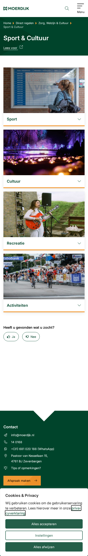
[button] (44, 119)
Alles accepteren (44, 524)
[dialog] (44, 522)
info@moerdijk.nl (22, 435)
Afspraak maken (18, 480)
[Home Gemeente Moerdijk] (16, 8)
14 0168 (16, 442)
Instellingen (44, 535)
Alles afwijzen (44, 547)
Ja (13, 336)
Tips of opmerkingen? (26, 468)
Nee (33, 336)
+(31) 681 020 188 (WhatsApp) (32, 449)
